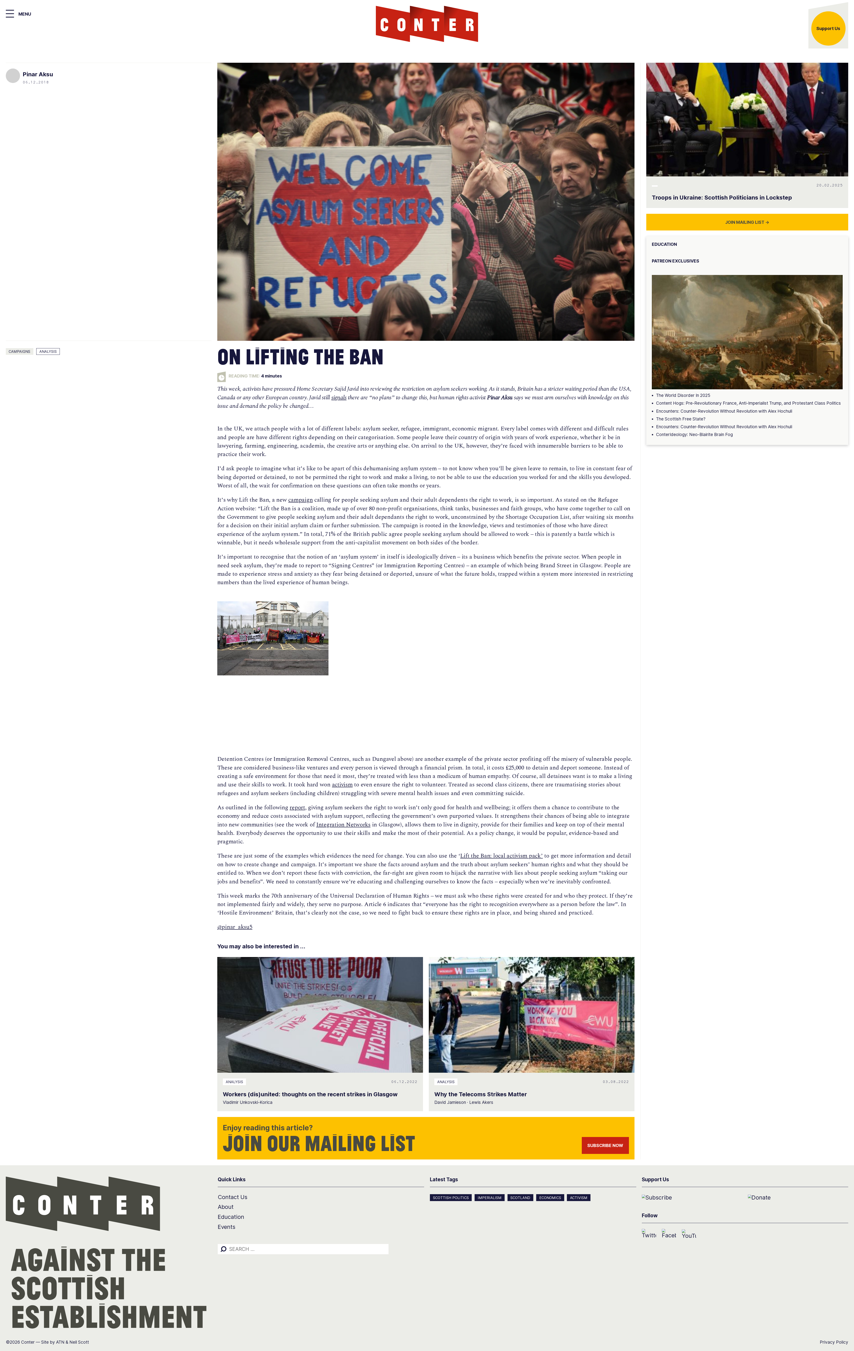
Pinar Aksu (38, 74)
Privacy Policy (834, 1342)
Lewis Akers (481, 1102)
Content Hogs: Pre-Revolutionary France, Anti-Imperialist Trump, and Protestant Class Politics (748, 403)
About (226, 1206)
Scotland (520, 1198)
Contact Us (232, 1196)
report (297, 807)
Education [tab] (664, 244)
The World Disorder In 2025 (683, 395)
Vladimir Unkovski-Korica (247, 1102)
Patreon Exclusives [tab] (675, 261)
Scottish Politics (451, 1198)
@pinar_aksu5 (234, 927)
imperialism (490, 1198)
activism (342, 784)
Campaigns (19, 351)
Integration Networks (343, 824)
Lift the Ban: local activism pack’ (501, 856)
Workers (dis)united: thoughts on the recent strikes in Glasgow (310, 1094)
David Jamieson (450, 1102)
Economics (550, 1198)
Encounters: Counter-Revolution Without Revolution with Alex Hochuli (724, 411)
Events (226, 1226)
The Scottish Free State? (680, 419)
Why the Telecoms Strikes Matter (480, 1094)
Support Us (828, 28)
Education (231, 1216)
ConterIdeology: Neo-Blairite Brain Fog (694, 434)
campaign (300, 500)
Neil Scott (79, 1342)
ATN (60, 1342)
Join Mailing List (747, 222)
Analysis (48, 351)
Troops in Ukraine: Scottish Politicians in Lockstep (722, 197)
